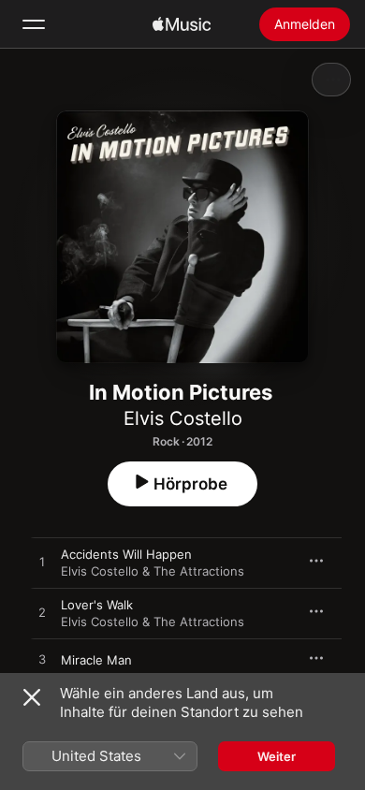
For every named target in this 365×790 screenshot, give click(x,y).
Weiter (276, 756)
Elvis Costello (183, 418)
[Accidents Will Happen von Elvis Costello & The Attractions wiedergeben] (42, 562)
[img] (182, 24)
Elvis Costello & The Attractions (152, 570)
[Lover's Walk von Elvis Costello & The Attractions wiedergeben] (42, 613)
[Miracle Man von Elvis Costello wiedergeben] (42, 659)
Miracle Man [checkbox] (96, 659)
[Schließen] (31, 697)
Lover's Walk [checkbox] (97, 604)
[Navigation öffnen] (33, 24)
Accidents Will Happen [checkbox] (126, 554)
